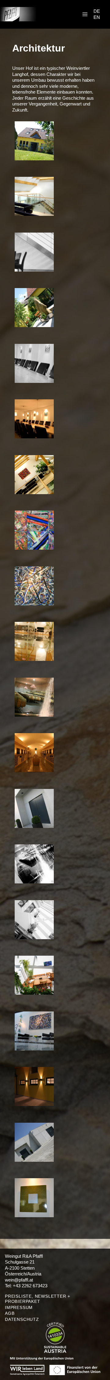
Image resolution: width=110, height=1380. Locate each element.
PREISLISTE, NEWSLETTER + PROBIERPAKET (37, 1299)
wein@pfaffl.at (19, 1279)
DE (97, 11)
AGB (9, 1313)
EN (97, 17)
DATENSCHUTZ (22, 1319)
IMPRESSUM (19, 1307)
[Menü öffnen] (84, 14)
